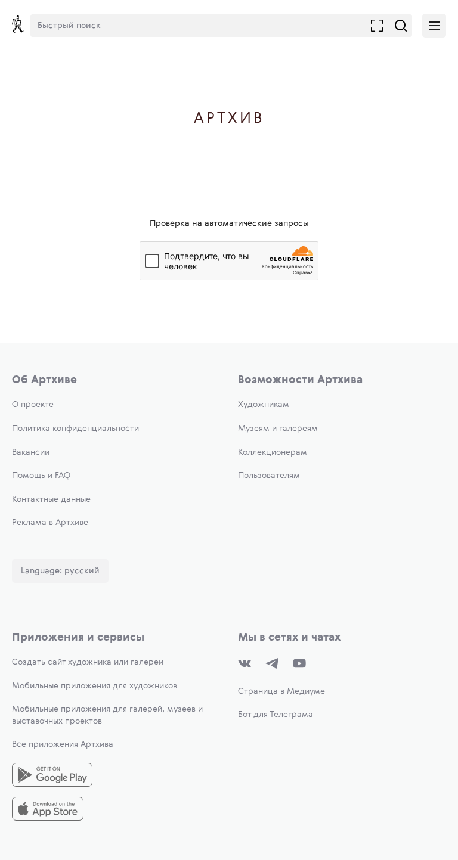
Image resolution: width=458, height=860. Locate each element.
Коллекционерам (272, 452)
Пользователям (269, 475)
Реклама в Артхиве (50, 523)
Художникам (263, 404)
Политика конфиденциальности (75, 428)
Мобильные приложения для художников (94, 686)
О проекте (33, 404)
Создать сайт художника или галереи (87, 662)
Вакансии (30, 452)
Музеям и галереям (278, 428)
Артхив (229, 118)
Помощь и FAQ (41, 475)
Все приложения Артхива (62, 744)
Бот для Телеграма (275, 714)
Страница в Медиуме (281, 691)
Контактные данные (51, 499)
